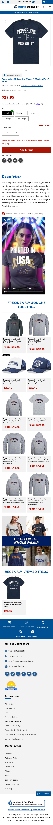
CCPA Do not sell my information (20, 734)
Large (32, 113)
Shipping (9, 762)
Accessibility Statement (16, 730)
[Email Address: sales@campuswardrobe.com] (8, 2)
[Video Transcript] (9, 219)
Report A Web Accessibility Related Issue (26, 809)
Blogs (7, 771)
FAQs (7, 712)
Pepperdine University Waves (32, 85)
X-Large (7, 118)
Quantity (6, 128)
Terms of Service (13, 721)
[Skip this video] (4, 219)
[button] (3, 7)
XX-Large (22, 118)
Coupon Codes (11, 780)
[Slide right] (32, 71)
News (7, 775)
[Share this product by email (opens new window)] (20, 160)
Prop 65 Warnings (13, 726)
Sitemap (9, 788)
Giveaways (10, 767)
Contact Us (10, 708)
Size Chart (44, 126)
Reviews (8, 753)
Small (7, 113)
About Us (9, 704)
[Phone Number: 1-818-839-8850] (3, 2)
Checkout (48, 2)
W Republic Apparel (13, 75)
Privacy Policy (11, 717)
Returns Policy (11, 758)
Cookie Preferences (14, 739)
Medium (20, 113)
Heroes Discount (12, 784)
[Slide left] (21, 71)
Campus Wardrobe (19, 814)
